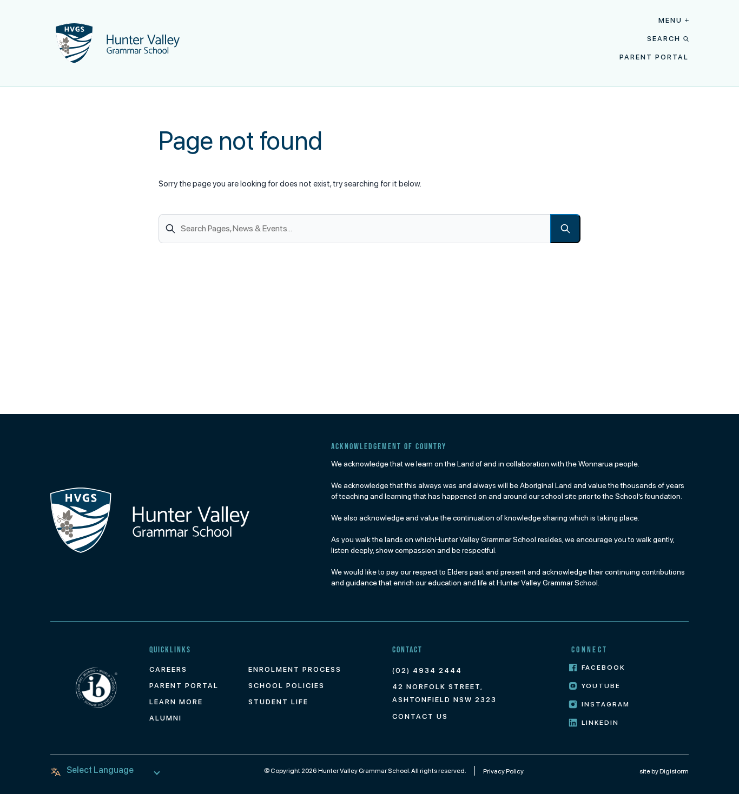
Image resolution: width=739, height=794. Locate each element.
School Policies (286, 686)
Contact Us (420, 716)
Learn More (176, 702)
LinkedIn (600, 722)
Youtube (601, 686)
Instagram (606, 704)
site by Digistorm (664, 771)
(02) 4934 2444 (427, 670)
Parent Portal (654, 57)
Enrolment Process (294, 669)
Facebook (603, 667)
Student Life (278, 702)
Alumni (165, 718)
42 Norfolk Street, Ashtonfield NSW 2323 (444, 693)
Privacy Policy (503, 771)
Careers (168, 669)
